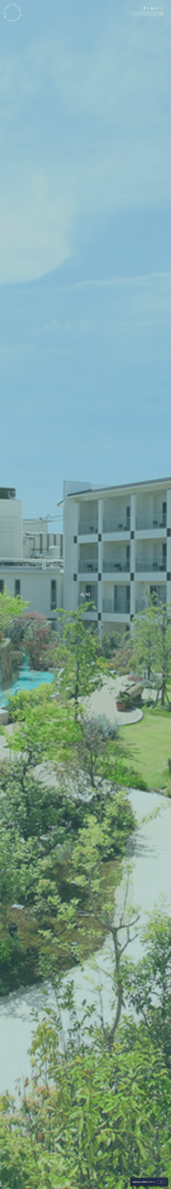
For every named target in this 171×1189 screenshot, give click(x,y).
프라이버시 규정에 (139, 1182)
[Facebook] (147, 8)
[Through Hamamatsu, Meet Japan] (12, 12)
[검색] (161, 13)
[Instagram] (144, 8)
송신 (161, 1182)
